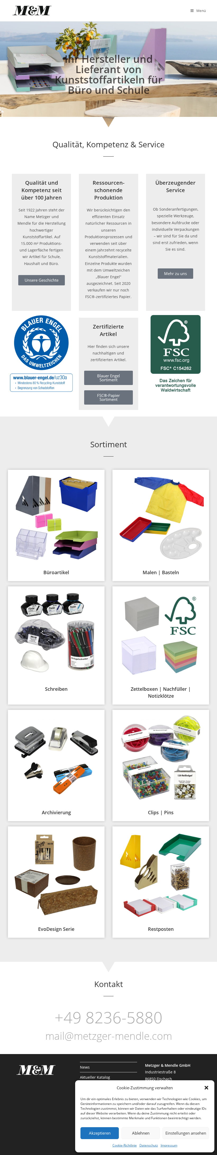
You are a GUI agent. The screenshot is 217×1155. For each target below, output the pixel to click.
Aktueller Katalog (95, 1077)
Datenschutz (148, 1145)
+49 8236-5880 (108, 1017)
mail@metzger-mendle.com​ (108, 1036)
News (85, 1067)
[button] (206, 1087)
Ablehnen (141, 1133)
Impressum (169, 1145)
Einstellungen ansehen (185, 1133)
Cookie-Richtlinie (124, 1145)
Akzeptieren (100, 1133)
